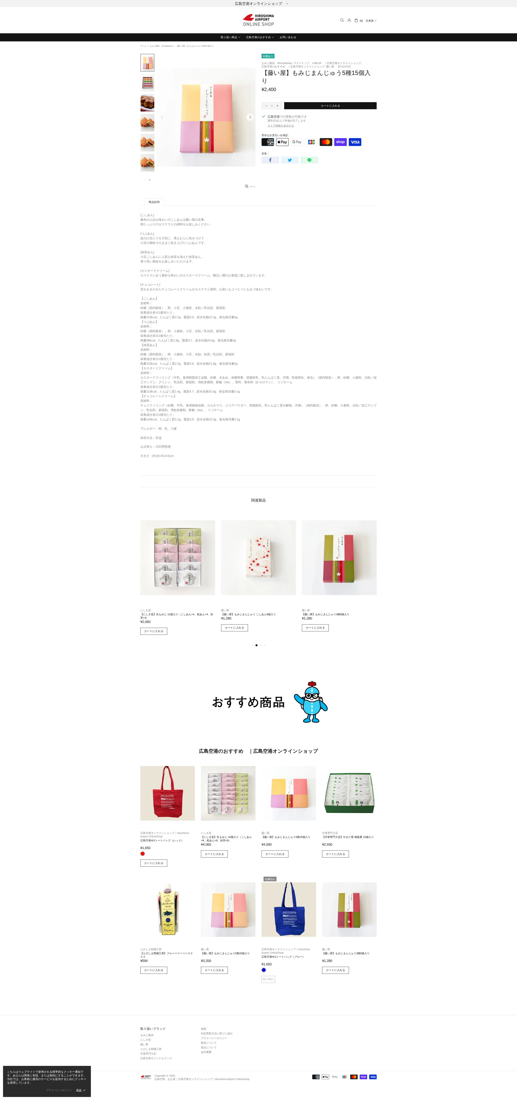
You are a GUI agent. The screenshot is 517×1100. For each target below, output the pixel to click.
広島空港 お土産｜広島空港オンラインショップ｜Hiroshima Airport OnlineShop (258, 20)
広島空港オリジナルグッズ (156, 1058)
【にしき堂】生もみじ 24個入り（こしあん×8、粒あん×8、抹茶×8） (226, 838)
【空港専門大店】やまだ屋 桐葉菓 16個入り (348, 837)
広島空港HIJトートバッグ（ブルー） (283, 956)
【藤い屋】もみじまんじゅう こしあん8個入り (248, 614)
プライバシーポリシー (214, 1038)
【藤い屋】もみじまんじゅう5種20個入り (225, 953)
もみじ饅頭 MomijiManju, (277, 63)
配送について (209, 1042)
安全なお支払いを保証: (275, 135)
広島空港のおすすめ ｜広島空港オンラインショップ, (293, 66)
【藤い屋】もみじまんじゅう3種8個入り (325, 614)
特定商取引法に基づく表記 (216, 1033)
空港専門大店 (330, 832)
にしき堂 (145, 610)
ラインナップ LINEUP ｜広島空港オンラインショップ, (328, 63)
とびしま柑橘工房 (150, 949)
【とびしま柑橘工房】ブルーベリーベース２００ (166, 955)
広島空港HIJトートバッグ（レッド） (162, 840)
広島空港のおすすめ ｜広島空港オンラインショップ (258, 751)
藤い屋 (225, 610)
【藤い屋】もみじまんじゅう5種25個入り (286, 837)
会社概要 (206, 1052)
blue (264, 970)
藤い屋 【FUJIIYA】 (339, 66)
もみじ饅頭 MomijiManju (161, 46)
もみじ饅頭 (146, 1035)
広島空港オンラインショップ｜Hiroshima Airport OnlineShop (164, 834)
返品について (209, 1047)
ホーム (143, 46)
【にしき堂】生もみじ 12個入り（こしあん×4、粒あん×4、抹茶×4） (176, 616)
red (142, 853)
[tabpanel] (177, 576)
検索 (203, 1028)
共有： (265, 153)
